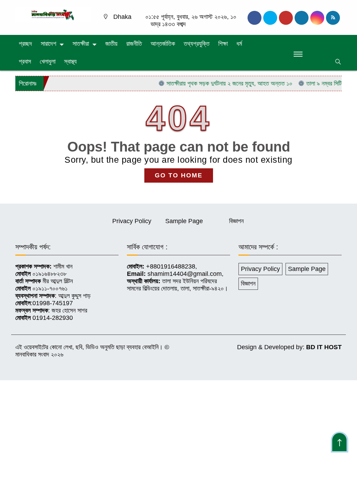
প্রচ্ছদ (25, 43)
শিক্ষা (223, 43)
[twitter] (270, 18)
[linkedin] (302, 18)
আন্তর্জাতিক (163, 43)
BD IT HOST (324, 347)
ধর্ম (239, 43)
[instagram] (286, 18)
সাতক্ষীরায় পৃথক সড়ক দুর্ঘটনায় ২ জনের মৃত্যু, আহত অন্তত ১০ (223, 83)
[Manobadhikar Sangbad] (53, 13)
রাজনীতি (134, 43)
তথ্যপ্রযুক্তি (197, 43)
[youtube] (317, 18)
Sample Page (184, 221)
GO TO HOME (179, 175)
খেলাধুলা (47, 61)
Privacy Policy (131, 221)
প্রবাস (25, 61)
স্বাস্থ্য (70, 61)
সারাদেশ (48, 43)
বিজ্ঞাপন (236, 221)
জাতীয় (111, 43)
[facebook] (254, 18)
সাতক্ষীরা (81, 43)
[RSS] (333, 18)
